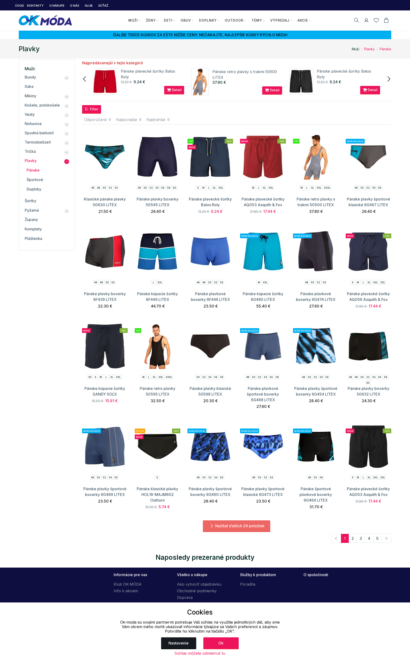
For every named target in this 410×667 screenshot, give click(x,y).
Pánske (385, 49)
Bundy (30, 77)
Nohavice (33, 123)
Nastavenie (178, 643)
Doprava (185, 597)
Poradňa (247, 584)
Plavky (369, 49)
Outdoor (234, 20)
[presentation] (85, 78)
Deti (168, 20)
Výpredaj (279, 20)
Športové (35, 179)
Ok (221, 643)
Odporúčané (96, 119)
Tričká (30, 151)
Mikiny (30, 95)
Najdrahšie (156, 119)
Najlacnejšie (127, 119)
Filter (93, 109)
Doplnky (208, 20)
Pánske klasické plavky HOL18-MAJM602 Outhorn (157, 494)
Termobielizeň (38, 142)
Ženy (151, 20)
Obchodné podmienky (197, 590)
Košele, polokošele (42, 105)
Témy (257, 20)
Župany (31, 219)
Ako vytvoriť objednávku (199, 584)
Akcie (303, 20)
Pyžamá (32, 210)
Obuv (186, 20)
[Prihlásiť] (366, 21)
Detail (176, 90)
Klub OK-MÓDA (128, 584)
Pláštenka (33, 238)
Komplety (33, 229)
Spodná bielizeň (39, 133)
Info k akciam (126, 590)
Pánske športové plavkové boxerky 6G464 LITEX (315, 494)
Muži (133, 20)
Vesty (30, 114)
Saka (29, 86)
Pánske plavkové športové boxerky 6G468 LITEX (263, 394)
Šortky (30, 200)
